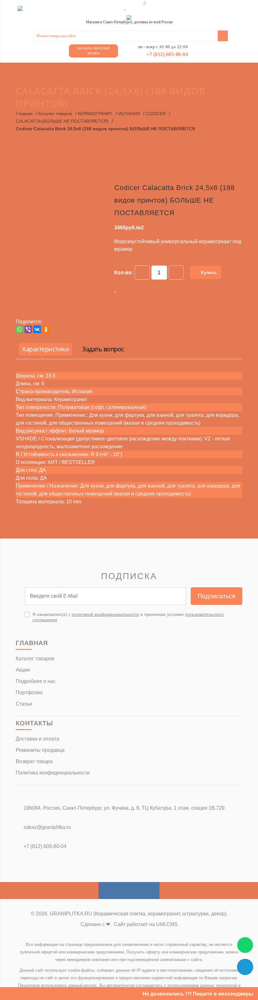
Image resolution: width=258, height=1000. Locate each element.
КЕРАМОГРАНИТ (95, 113)
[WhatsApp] (19, 329)
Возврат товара (34, 761)
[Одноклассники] (46, 329)
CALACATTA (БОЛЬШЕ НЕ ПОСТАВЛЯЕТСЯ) (62, 121)
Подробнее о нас (36, 681)
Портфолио (29, 692)
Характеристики (45, 349)
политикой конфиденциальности (105, 614)
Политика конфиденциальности (53, 772)
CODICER (156, 113)
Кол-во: (123, 272)
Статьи (24, 704)
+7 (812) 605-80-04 (167, 54)
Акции (23, 670)
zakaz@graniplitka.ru (47, 827)
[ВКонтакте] (37, 329)
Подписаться (216, 596)
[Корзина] (140, 7)
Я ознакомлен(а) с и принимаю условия (128, 617)
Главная (24, 113)
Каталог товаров (55, 113)
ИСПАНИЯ (129, 113)
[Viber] (28, 329)
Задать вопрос (103, 349)
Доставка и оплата (37, 738)
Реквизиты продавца (40, 750)
